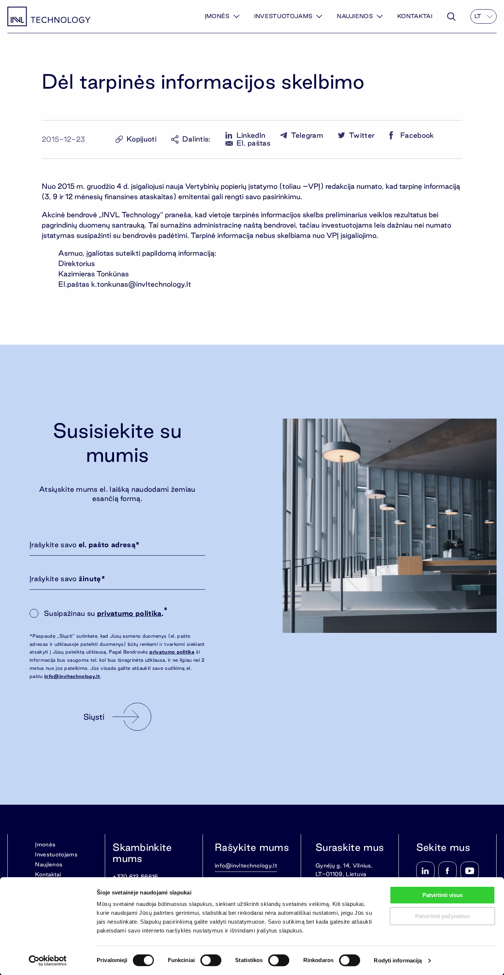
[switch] (210, 960)
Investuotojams (283, 16)
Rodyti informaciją (398, 960)
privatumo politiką (171, 651)
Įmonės (217, 16)
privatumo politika (129, 613)
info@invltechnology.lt (72, 676)
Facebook (417, 135)
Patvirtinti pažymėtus (442, 916)
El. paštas (253, 143)
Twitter (361, 135)
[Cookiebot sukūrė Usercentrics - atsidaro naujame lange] (47, 960)
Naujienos (355, 16)
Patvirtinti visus (442, 895)
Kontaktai (414, 16)
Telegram (307, 135)
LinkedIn (251, 135)
